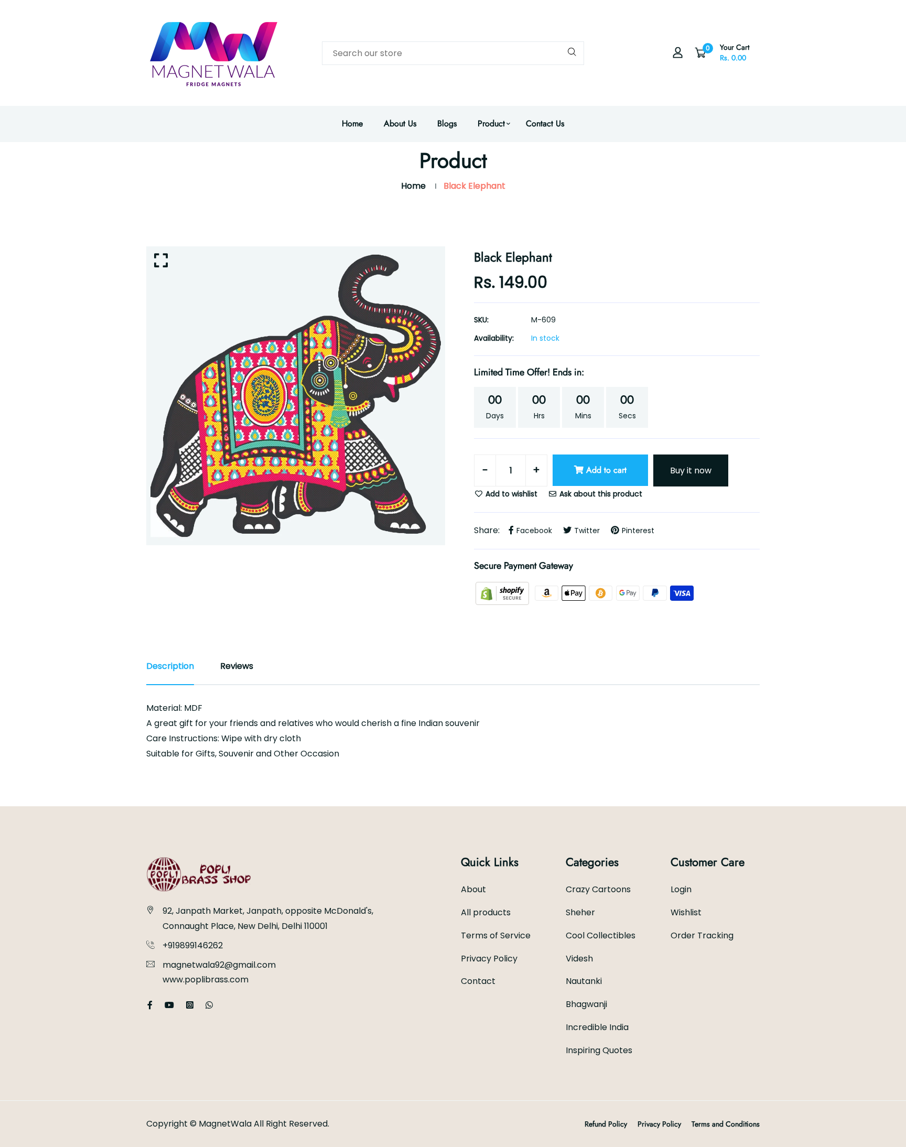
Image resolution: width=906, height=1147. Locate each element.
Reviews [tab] (236, 666)
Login (681, 889)
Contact (478, 981)
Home (352, 123)
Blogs (447, 123)
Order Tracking (702, 935)
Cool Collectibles (600, 935)
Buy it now (690, 470)
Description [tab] (170, 666)
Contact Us (545, 123)
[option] (295, 395)
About (473, 889)
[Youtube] (169, 1005)
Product (491, 123)
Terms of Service (496, 935)
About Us (400, 123)
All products (486, 912)
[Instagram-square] (190, 1005)
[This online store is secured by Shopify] (503, 593)
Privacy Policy (489, 959)
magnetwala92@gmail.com (219, 965)
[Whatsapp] (209, 1005)
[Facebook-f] (150, 1005)
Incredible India (597, 1027)
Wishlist (686, 912)
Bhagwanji (586, 1004)
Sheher (580, 912)
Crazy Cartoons (598, 889)
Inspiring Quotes (599, 1050)
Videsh (579, 959)
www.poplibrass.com (206, 979)
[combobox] (453, 53)
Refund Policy (606, 1124)
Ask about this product (599, 494)
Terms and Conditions (726, 1124)
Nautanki (584, 981)
